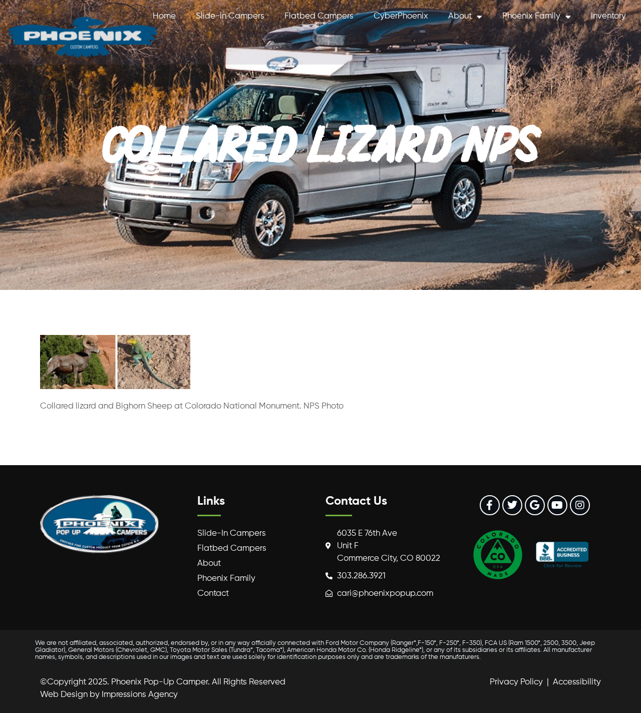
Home (164, 16)
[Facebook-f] (490, 505)
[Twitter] (512, 505)
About (460, 16)
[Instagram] (580, 505)
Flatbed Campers (319, 16)
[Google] (535, 505)
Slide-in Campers (230, 16)
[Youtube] (557, 505)
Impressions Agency (140, 694)
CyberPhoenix (401, 16)
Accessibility (577, 682)
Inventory (608, 16)
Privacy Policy (516, 682)
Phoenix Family (531, 16)
